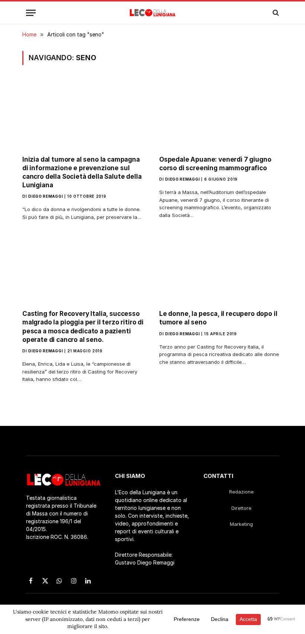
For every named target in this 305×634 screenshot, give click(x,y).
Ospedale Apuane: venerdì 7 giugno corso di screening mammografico (215, 164)
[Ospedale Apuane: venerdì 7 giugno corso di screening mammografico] (221, 114)
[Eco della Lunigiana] (152, 12)
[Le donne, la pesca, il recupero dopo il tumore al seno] (221, 269)
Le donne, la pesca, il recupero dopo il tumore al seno (218, 318)
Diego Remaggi (45, 196)
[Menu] (31, 12)
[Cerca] (275, 12)
